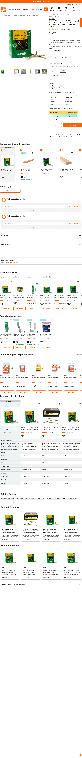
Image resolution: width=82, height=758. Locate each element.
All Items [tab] (4, 277)
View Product (6, 539)
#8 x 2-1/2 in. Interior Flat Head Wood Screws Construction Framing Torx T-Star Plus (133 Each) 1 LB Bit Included (30, 574)
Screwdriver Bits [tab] (46, 277)
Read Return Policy (58, 139)
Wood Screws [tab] (15, 277)
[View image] (2, 71)
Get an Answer (73, 206)
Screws (14, 15)
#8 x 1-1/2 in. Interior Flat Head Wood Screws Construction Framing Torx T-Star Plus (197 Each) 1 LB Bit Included (51, 574)
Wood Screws (21, 15)
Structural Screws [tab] (30, 277)
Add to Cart (73, 125)
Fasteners (7, 15)
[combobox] (37, 9)
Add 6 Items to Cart (10, 191)
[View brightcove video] (37, 71)
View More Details (56, 50)
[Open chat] (81, 22)
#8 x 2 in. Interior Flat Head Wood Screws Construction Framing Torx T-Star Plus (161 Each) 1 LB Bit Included (72, 574)
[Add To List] (75, 21)
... (2, 15)
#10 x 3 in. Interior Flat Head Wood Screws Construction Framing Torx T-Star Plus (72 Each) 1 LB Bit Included (9, 574)
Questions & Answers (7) (67, 29)
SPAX (3, 567)
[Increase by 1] (60, 125)
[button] (41, 236)
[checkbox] (21, 149)
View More (41, 487)
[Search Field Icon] (46, 9)
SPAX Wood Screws (32, 15)
